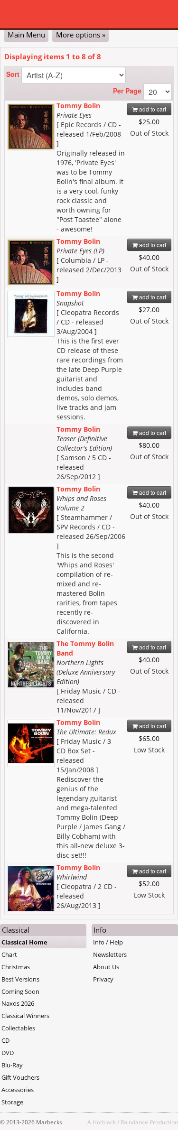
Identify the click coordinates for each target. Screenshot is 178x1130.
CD (5, 1040)
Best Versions (20, 979)
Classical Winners (25, 1015)
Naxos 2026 (17, 1003)
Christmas (15, 967)
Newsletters (110, 954)
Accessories (17, 1089)
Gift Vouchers (20, 1077)
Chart (9, 954)
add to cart (152, 109)
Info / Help (108, 942)
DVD (7, 1052)
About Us (106, 967)
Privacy (103, 979)
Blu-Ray (12, 1065)
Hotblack (104, 1122)
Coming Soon (20, 991)
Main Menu (26, 34)
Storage (12, 1102)
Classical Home (24, 942)
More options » (80, 34)
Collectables (18, 1028)
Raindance (134, 1122)
